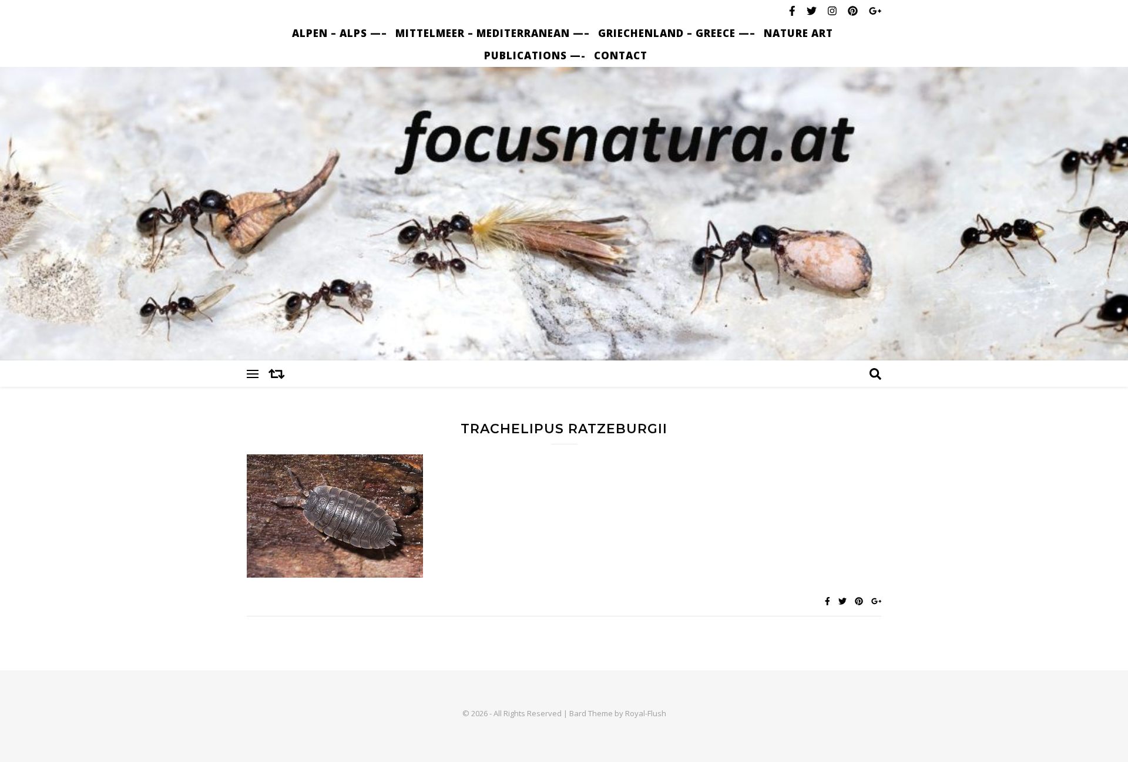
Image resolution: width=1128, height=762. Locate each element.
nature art (798, 33)
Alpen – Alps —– (339, 33)
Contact (620, 55)
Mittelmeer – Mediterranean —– (492, 33)
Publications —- (535, 55)
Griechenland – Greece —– (677, 33)
